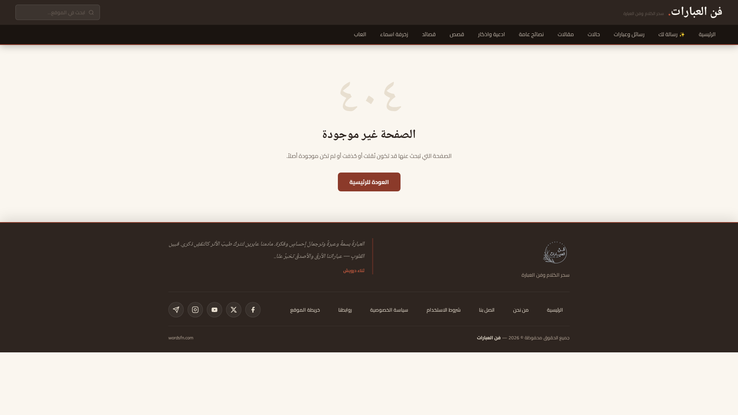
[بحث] (91, 12)
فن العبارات (489, 337)
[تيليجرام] (176, 309)
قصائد (429, 34)
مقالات (566, 34)
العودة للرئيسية (369, 182)
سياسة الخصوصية (389, 309)
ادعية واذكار (491, 34)
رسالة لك (668, 34)
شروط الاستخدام (443, 309)
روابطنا (345, 309)
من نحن (521, 309)
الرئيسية (707, 34)
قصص (457, 34)
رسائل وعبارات (629, 34)
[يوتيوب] (214, 309)
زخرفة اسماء (394, 34)
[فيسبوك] (253, 309)
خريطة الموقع (305, 309)
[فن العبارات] (556, 252)
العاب (360, 34)
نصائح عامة (531, 34)
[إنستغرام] (195, 309)
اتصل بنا (487, 309)
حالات (594, 34)
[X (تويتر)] (233, 309)
